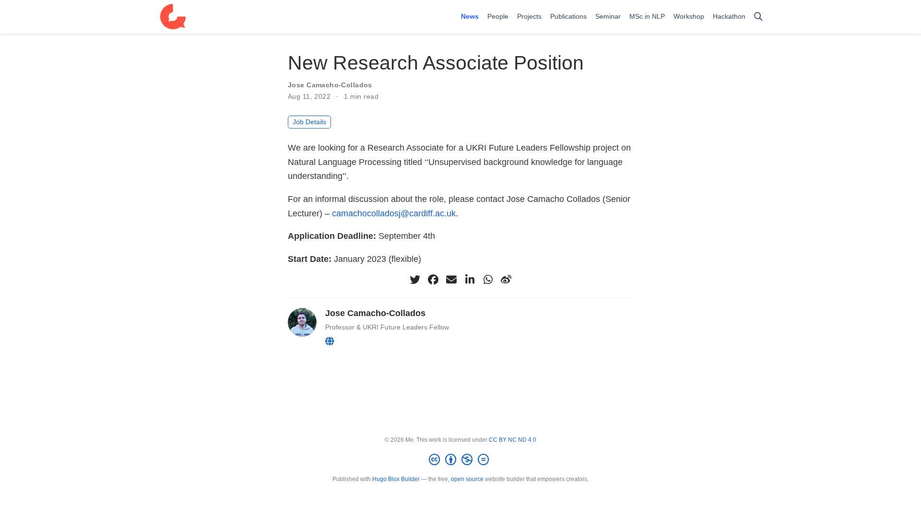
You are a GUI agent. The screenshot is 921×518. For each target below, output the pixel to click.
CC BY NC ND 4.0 (512, 439)
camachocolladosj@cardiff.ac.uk (394, 213)
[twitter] (415, 279)
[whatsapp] (488, 279)
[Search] (758, 17)
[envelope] (451, 279)
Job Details (309, 122)
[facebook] (433, 279)
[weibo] (506, 279)
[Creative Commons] (461, 460)
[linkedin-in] (469, 279)
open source (467, 479)
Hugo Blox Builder (396, 479)
